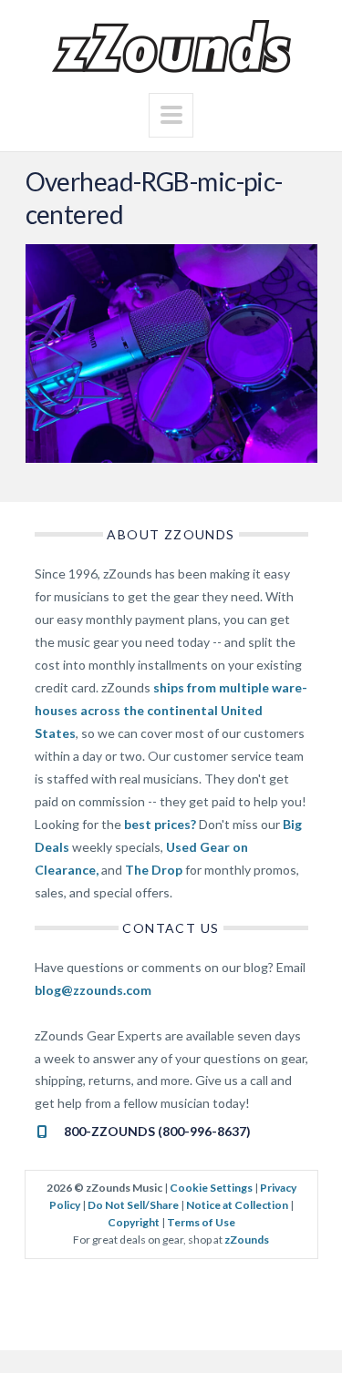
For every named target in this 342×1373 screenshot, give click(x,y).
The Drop (153, 869)
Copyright (134, 1222)
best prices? (160, 824)
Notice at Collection (237, 1205)
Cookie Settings (211, 1187)
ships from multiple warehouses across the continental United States (171, 710)
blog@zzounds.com (93, 990)
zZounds (246, 1239)
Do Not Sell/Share (133, 1205)
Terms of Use (201, 1222)
